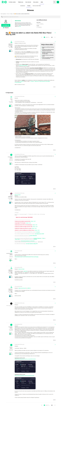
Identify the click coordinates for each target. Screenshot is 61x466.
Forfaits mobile (12, 2)
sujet (20, 26)
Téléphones (20, 2)
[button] (58, 2)
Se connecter (6, 25)
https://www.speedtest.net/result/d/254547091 (24, 375)
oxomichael (10, 156)
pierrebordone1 (9, 253)
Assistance (22, 5)
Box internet (28, 2)
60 (51, 37)
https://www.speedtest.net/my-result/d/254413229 (25, 359)
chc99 (11, 195)
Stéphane (10, 269)
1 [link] (44, 37)
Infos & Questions (3, 13)
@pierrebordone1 (22, 288)
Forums (8, 13)
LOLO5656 (10, 326)
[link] (41, 37)
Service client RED (37, 5)
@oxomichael (17, 194)
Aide (42, 2)
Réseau (11, 13)
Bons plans (35, 2)
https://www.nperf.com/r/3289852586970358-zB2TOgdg (26, 256)
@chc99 (22, 81)
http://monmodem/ (23, 65)
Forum (28, 5)
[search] (54, 2)
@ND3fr (29, 288)
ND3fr (11, 98)
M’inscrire (7, 27)
